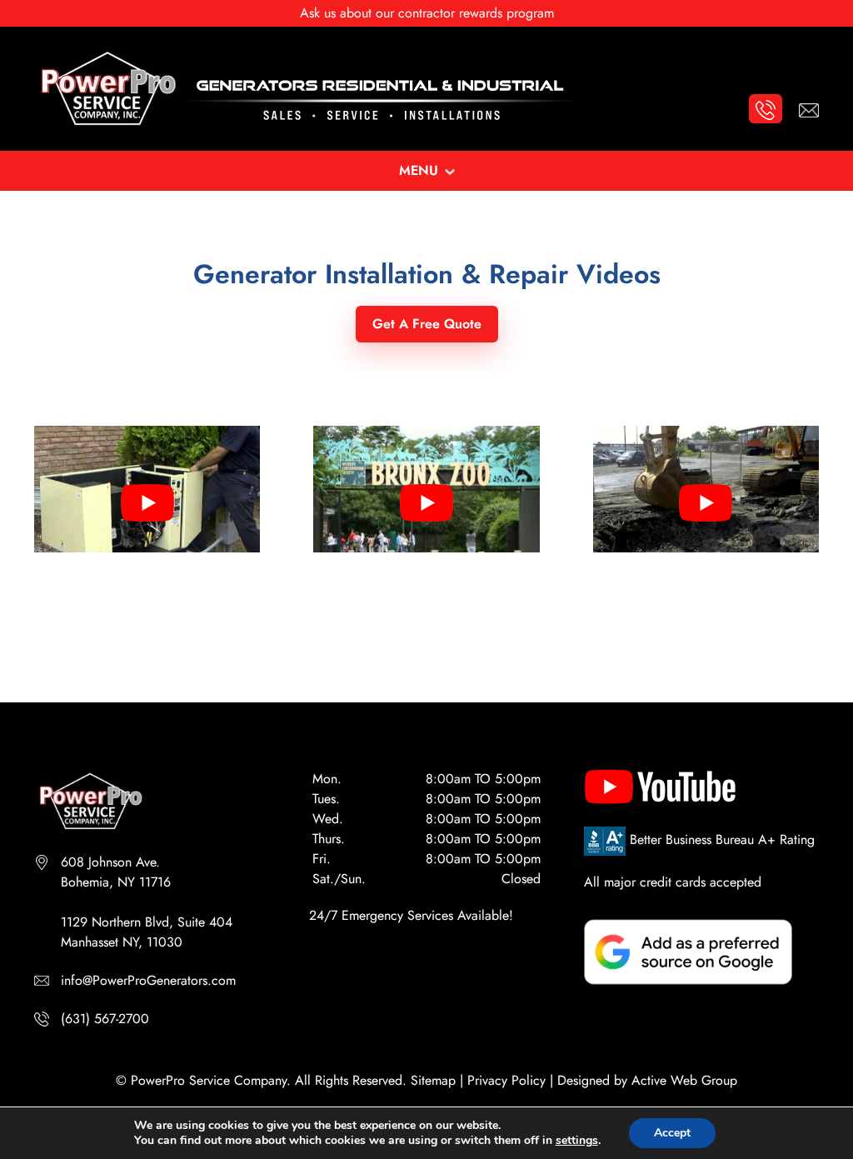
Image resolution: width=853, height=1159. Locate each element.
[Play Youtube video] (147, 503)
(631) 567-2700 (105, 1018)
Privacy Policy (506, 1080)
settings (577, 1140)
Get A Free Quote (426, 323)
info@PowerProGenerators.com (148, 980)
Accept (672, 1133)
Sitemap (433, 1080)
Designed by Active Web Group (647, 1080)
